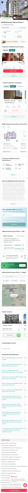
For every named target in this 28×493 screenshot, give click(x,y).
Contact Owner (13, 71)
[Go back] (2, 2)
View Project (10, 335)
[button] (10, 148)
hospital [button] (7, 280)
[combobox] (15, 276)
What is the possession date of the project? (12, 220)
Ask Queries (14, 224)
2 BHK (8, 127)
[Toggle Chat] (25, 485)
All (3, 127)
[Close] (25, 477)
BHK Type (20, 86)
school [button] (23, 280)
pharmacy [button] (15, 280)
